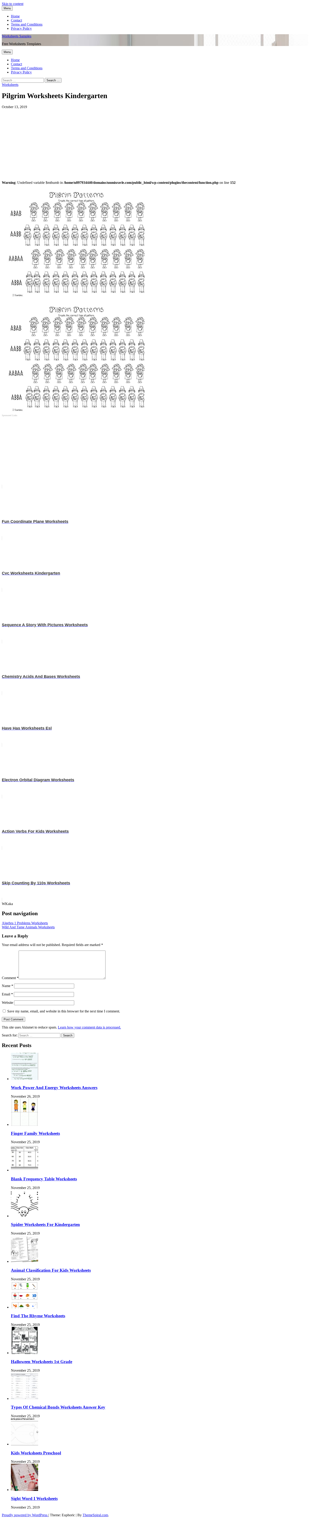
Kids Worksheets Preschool (36, 1453)
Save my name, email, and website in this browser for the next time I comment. (63, 1011)
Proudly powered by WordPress (25, 1515)
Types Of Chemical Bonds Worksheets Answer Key (58, 1407)
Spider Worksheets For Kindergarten (45, 1224)
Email (7, 994)
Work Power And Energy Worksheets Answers (54, 1087)
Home (15, 16)
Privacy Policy (21, 28)
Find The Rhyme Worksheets (38, 1315)
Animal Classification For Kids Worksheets (51, 1270)
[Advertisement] (138, 140)
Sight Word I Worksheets (34, 1498)
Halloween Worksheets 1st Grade (41, 1361)
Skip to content (12, 4)
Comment (10, 978)
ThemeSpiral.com (95, 1515)
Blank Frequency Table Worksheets (44, 1179)
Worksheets (10, 85)
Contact (16, 20)
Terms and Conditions (26, 24)
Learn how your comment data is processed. (89, 1027)
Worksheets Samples (16, 36)
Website (7, 1003)
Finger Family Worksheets (35, 1133)
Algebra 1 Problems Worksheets (25, 923)
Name (7, 986)
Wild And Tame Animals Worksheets (28, 927)
